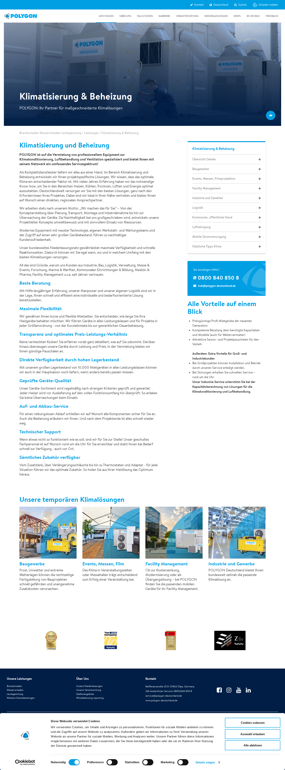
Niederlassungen (216, 16)
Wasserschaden (15, 690)
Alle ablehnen (253, 745)
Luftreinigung (201, 227)
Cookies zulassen (253, 722)
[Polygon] (20, 16)
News (237, 16)
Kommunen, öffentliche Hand (212, 217)
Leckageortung (15, 694)
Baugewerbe (200, 169)
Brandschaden (14, 686)
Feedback (272, 16)
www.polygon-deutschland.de (161, 700)
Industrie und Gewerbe (207, 198)
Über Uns (125, 16)
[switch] (112, 765)
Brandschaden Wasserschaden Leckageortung (50, 133)
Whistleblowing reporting (90, 698)
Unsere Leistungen (19, 678)
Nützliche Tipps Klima (206, 246)
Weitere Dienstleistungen (21, 698)
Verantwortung (187, 16)
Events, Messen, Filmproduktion (214, 179)
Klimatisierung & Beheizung (213, 148)
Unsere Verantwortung (88, 690)
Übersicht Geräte (204, 159)
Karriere (164, 16)
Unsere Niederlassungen (89, 686)
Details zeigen (205, 762)
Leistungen (106, 16)
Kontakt (150, 678)
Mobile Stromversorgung (209, 237)
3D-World (253, 16)
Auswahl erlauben (252, 734)
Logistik (197, 208)
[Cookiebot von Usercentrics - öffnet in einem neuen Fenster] (25, 762)
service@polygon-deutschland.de (163, 695)
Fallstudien (145, 16)
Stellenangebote (85, 694)
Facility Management (206, 188)
